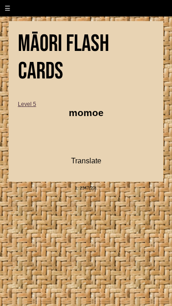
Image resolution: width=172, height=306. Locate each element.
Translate (86, 161)
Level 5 (27, 104)
